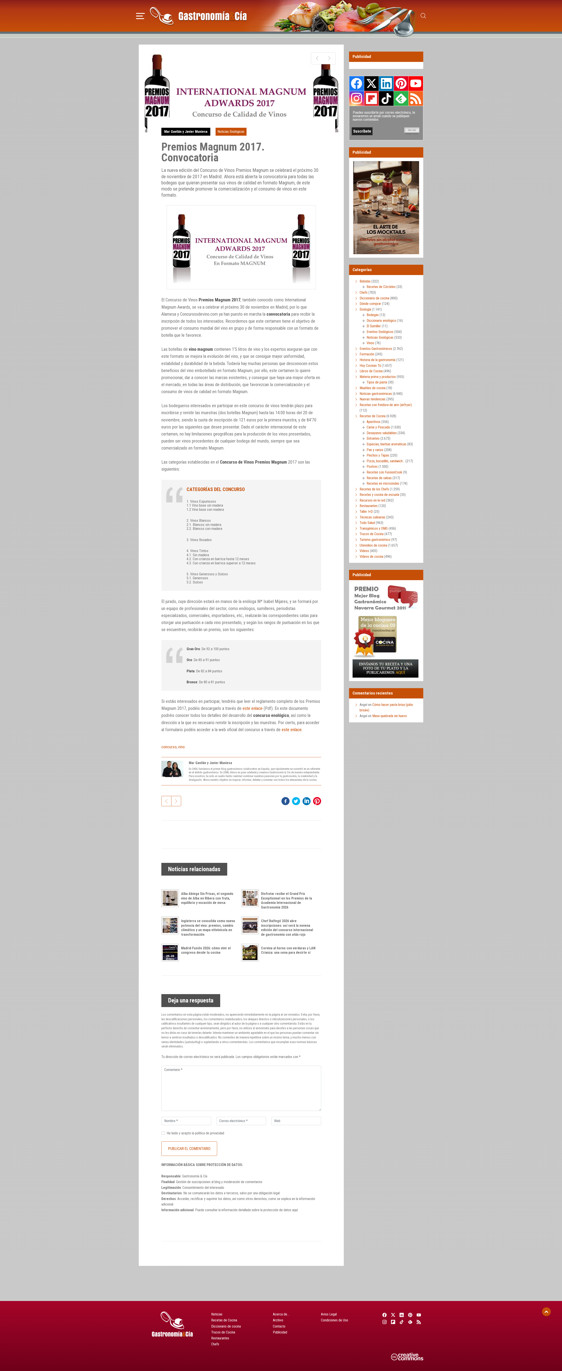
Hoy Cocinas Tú (370, 365)
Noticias (216, 1314)
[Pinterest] (410, 1315)
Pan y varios (375, 450)
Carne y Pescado (378, 427)
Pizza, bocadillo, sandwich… (386, 461)
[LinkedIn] (401, 1315)
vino (181, 747)
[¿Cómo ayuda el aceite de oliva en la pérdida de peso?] (317, 58)
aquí (295, 1210)
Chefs (363, 292)
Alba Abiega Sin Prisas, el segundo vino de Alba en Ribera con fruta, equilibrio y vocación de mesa (207, 898)
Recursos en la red (372, 500)
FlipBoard (371, 98)
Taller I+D (366, 511)
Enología (365, 309)
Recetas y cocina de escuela (379, 495)
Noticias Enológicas (231, 132)
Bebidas (365, 281)
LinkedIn (386, 83)
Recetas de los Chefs (374, 489)
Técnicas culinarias (372, 517)
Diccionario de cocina (374, 298)
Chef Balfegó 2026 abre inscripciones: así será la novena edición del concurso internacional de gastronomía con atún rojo (287, 928)
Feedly (401, 98)
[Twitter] (393, 1315)
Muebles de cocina (372, 388)
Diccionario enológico (381, 320)
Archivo (278, 1320)
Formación (367, 354)
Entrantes (373, 438)
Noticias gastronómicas (376, 394)
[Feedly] (410, 1321)
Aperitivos (373, 422)
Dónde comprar (370, 304)
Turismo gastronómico (375, 540)
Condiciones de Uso (334, 1320)
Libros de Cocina (371, 371)
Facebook (356, 83)
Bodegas (373, 315)
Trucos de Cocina (372, 534)
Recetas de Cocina (372, 416)
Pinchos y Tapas (378, 455)
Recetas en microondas (383, 483)
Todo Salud (367, 523)
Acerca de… (281, 1314)
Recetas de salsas (379, 478)
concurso (169, 747)
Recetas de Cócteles (381, 287)
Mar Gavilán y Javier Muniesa (185, 132)
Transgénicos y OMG (374, 528)
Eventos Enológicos (380, 332)
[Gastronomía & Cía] (198, 16)
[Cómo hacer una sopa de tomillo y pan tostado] (329, 58)
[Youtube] (419, 1315)
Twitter (371, 83)
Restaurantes (369, 506)
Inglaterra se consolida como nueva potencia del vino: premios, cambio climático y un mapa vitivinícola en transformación (208, 928)
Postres (372, 466)
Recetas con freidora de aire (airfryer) (386, 405)
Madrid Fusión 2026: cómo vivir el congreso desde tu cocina (206, 950)
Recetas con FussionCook (384, 472)
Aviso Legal (329, 1314)
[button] (140, 15)
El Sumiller (374, 326)
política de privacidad (209, 1133)
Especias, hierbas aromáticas (386, 444)
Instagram (356, 98)
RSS (416, 98)
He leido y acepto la (195, 1133)
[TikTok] (401, 1321)
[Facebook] (384, 1315)
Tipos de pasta (377, 382)
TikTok (386, 98)
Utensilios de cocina (373, 545)
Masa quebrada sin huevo (389, 716)
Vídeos (364, 551)
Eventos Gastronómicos (376, 349)
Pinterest (401, 83)
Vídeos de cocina (371, 556)
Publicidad (280, 1332)
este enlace (253, 708)
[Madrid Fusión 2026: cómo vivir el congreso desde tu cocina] (171, 952)
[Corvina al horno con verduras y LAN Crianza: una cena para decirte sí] (251, 952)
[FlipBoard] (393, 1321)
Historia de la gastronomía (377, 360)
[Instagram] (384, 1321)
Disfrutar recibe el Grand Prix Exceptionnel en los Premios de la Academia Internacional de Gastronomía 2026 (286, 900)
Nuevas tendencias (372, 399)
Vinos (370, 343)
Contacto (279, 1326)
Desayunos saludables (382, 433)
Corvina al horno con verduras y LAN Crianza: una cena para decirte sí (288, 950)
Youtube (416, 83)
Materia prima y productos (378, 377)
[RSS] (419, 1321)
